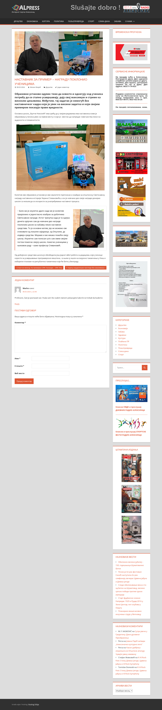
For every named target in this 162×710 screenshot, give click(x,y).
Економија (32, 21)
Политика (59, 21)
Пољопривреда (76, 21)
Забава (117, 21)
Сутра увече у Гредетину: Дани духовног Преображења (131, 634)
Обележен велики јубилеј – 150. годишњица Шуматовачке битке (130, 565)
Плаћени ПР (123, 341)
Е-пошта (19, 366)
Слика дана (104, 21)
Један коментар (63, 87)
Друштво (18, 21)
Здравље (122, 335)
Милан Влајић (35, 87)
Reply (17, 304)
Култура (46, 21)
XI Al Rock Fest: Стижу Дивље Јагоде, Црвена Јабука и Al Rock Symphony (131, 660)
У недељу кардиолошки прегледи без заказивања (85, 268)
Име (17, 358)
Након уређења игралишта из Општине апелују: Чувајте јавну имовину (130, 650)
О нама (128, 21)
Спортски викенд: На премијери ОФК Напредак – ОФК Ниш (39, 268)
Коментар (20, 322)
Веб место (19, 373)
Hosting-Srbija (33, 704)
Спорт (91, 21)
